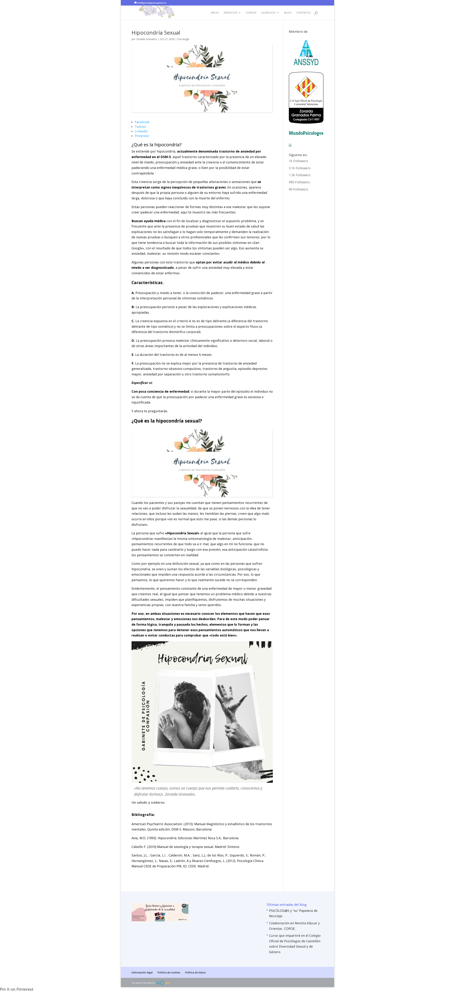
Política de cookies (168, 972)
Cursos (251, 12)
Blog (287, 12)
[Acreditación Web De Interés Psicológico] (290, 145)
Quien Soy (268, 12)
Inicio (215, 12)
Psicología (183, 39)
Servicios (230, 12)
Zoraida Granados (146, 39)
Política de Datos (195, 972)
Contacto (303, 12)
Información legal (142, 972)
